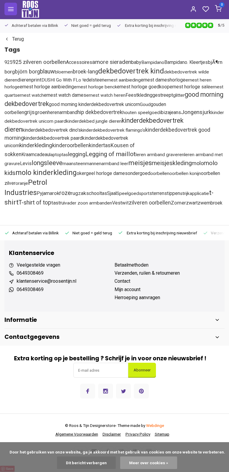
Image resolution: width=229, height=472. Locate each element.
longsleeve (47, 163)
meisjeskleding (172, 163)
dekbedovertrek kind (131, 71)
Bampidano (152, 62)
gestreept (162, 95)
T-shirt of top (34, 202)
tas (54, 203)
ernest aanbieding (122, 80)
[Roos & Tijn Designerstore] (30, 9)
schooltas (96, 193)
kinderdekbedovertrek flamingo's (113, 130)
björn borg (27, 71)
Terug (18, 39)
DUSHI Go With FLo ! (62, 80)
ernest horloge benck (95, 87)
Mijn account (127, 289)
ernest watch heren (106, 95)
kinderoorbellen (70, 145)
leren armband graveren (160, 154)
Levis (26, 163)
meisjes (140, 163)
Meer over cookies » (148, 462)
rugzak (78, 193)
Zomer (178, 203)
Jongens (191, 112)
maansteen (74, 163)
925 (8, 62)
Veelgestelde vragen (38, 265)
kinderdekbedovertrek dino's (51, 130)
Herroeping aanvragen (137, 297)
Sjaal (112, 193)
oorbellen (159, 173)
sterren (156, 193)
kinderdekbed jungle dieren (94, 121)
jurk (206, 112)
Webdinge (155, 425)
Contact (122, 281)
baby (136, 62)
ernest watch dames (65, 95)
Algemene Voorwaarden (76, 434)
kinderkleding (35, 145)
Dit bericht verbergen (86, 462)
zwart (192, 203)
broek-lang (85, 71)
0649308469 (30, 273)
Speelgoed (128, 193)
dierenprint (29, 80)
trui (61, 203)
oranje (22, 183)
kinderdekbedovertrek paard (53, 138)
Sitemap (162, 434)
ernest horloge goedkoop (143, 87)
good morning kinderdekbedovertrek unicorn (94, 104)
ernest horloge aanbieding (47, 87)
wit (125, 203)
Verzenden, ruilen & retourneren (147, 273)
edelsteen (93, 80)
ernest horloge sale (190, 87)
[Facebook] (87, 391)
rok (55, 193)
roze (65, 193)
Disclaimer (112, 434)
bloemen (64, 72)
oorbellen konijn (185, 173)
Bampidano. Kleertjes (186, 62)
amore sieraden (111, 62)
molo (198, 163)
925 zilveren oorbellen (39, 62)
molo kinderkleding (46, 172)
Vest (117, 203)
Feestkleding (139, 95)
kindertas (100, 145)
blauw (47, 71)
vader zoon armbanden (88, 203)
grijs (29, 112)
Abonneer (142, 370)
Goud (145, 104)
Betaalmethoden (131, 265)
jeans (175, 112)
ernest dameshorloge (163, 80)
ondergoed (139, 173)
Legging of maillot (110, 154)
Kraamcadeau (35, 154)
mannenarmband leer (106, 163)
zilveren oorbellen (150, 202)
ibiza (165, 112)
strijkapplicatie (194, 193)
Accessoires (79, 62)
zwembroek (210, 203)
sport (144, 193)
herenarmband (62, 112)
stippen (172, 193)
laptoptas (58, 154)
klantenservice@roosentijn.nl (46, 281)
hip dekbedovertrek (100, 112)
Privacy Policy (138, 434)
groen (41, 112)
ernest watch (30, 95)
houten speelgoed (141, 112)
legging (76, 154)
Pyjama (44, 193)
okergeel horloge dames (102, 173)
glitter (179, 95)
